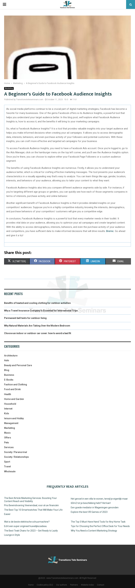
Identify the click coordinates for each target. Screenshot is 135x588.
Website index (87, 585)
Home (31, 585)
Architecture (10, 355)
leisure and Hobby (14, 418)
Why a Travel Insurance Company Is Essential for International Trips (41, 310)
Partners (74, 585)
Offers (7, 437)
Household (10, 404)
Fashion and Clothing (15, 384)
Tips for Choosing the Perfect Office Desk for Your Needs (100, 526)
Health (7, 394)
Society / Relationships (16, 457)
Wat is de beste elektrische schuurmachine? (27, 521)
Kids (6, 413)
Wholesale (9, 471)
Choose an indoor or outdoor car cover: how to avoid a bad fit (37, 333)
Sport (7, 461)
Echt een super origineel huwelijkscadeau (25, 526)
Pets (6, 442)
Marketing (9, 88)
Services (9, 447)
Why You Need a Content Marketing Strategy (94, 530)
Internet (8, 408)
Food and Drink (12, 389)
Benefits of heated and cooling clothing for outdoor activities (37, 303)
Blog (6, 370)
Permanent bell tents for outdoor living (25, 318)
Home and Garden (14, 399)
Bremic (110, 231)
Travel (7, 466)
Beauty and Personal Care (18, 365)
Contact (100, 585)
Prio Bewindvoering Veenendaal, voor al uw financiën (31, 505)
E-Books (8, 379)
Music (7, 432)
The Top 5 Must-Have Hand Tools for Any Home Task (98, 521)
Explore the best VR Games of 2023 (89, 512)
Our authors (61, 585)
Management (11, 423)
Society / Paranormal (15, 452)
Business (9, 375)
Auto (6, 360)
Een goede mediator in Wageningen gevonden (95, 507)
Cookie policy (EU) (45, 585)
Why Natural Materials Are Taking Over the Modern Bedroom (37, 325)
